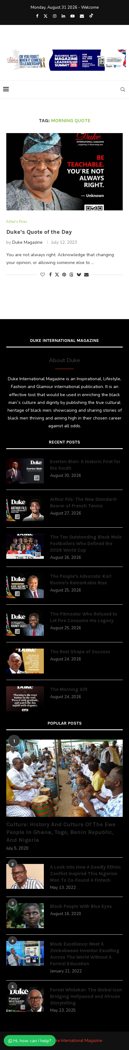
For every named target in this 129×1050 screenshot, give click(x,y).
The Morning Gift (68, 689)
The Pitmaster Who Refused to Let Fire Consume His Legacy (83, 617)
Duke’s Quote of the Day (39, 231)
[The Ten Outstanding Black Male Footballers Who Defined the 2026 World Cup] (25, 546)
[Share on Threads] (71, 275)
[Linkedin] (63, 16)
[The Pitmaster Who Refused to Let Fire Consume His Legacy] (25, 623)
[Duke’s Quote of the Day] (64, 171)
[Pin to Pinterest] (64, 275)
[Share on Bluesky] (79, 275)
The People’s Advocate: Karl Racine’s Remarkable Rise (80, 579)
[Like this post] (42, 275)
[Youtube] (72, 16)
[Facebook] (37, 16)
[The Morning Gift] (25, 698)
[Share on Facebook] (50, 275)
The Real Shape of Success (80, 651)
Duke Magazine (27, 242)
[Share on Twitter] (57, 275)
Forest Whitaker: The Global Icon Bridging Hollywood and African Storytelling (86, 996)
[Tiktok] (91, 16)
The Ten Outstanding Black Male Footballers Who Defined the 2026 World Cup (85, 543)
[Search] (123, 89)
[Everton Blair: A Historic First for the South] (25, 470)
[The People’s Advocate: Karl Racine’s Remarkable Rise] (25, 585)
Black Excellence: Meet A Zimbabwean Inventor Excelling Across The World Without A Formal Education (84, 953)
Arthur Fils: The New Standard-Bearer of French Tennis (84, 502)
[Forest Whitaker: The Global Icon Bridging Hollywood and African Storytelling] (25, 999)
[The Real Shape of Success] (25, 661)
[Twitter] (46, 16)
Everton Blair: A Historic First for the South (85, 465)
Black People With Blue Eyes (81, 906)
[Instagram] (54, 16)
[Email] (82, 16)
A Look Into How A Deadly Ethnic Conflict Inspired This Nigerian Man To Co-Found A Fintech (85, 873)
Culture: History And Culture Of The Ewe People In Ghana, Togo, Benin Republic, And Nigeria (61, 832)
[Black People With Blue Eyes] (25, 915)
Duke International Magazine (76, 1040)
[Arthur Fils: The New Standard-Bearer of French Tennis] (25, 508)
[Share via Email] (86, 275)
